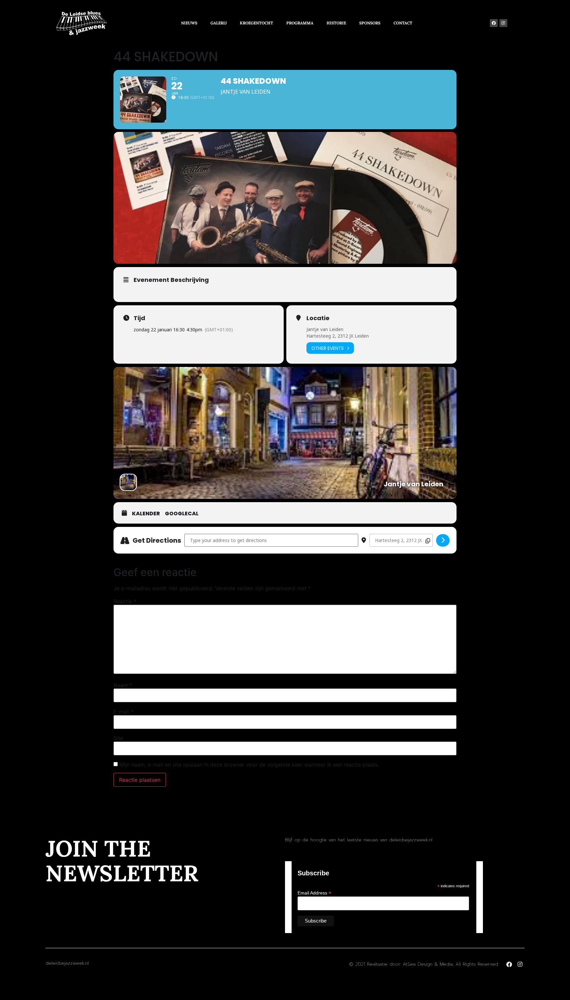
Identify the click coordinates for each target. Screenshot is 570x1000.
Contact (403, 22)
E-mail (123, 711)
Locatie (318, 318)
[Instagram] (503, 23)
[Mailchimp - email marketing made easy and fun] (447, 927)
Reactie (124, 601)
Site (118, 738)
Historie (336, 22)
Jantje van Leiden (324, 329)
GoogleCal (182, 513)
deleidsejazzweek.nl (67, 963)
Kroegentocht (256, 22)
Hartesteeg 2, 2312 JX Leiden (337, 336)
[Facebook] (494, 23)
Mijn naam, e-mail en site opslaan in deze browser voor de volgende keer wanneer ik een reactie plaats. (249, 764)
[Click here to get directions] (443, 540)
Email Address (314, 892)
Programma (299, 22)
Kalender (146, 513)
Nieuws (189, 22)
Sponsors (369, 22)
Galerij (218, 22)
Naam (122, 685)
